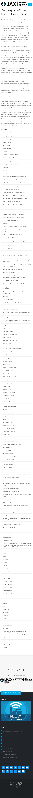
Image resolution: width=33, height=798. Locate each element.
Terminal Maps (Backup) (9, 471)
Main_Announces (7, 325)
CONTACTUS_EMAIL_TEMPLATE (10, 413)
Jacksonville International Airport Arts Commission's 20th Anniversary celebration (17, 463)
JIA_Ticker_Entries (7, 410)
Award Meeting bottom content (10, 280)
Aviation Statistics (8, 749)
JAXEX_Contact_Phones (9, 431)
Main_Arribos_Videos (8, 331)
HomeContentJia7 (7, 600)
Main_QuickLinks (7, 337)
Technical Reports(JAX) (8, 238)
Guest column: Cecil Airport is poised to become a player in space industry (17, 292)
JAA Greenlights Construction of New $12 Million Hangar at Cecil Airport (17, 519)
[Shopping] (19, 771)
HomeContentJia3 (7, 587)
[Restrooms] (27, 767)
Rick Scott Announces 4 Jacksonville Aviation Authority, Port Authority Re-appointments (17, 405)
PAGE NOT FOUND (7, 398)
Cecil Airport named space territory (11, 201)
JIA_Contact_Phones (8, 422)
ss (3, 499)
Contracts (5, 531)
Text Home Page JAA (8, 299)
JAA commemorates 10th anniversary (12, 211)
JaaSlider (5, 556)
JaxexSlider (5, 553)
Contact (5, 151)
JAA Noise (5, 615)
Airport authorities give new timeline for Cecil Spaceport (16, 474)
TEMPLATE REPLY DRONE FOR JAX (10, 438)
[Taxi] (23, 767)
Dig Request (6, 515)
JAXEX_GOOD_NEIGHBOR (9, 392)
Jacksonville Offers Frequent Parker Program (14, 214)
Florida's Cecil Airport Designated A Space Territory (15, 198)
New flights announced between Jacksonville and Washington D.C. (15, 287)
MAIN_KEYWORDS (7, 416)
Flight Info (5, 296)
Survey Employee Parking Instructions (12, 477)
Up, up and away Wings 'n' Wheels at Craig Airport (15, 241)
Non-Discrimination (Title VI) (10, 737)
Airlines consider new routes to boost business (14, 226)
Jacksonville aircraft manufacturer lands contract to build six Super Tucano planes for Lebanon (17, 347)
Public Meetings (7, 534)
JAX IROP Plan (6, 743)
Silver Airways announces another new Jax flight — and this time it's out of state (16, 321)
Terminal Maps (6, 644)
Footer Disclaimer (7, 355)
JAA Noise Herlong (7, 625)
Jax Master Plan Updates (9, 755)
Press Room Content (8, 447)
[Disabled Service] (3, 767)
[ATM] (23, 771)
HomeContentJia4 (7, 590)
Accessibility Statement (20, 794)
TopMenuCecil (6, 572)
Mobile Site (5, 223)
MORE (4, 606)
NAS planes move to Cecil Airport (11, 306)
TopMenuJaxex (6, 578)
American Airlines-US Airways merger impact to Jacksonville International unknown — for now (15, 276)
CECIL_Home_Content (8, 370)
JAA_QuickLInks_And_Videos (10, 367)
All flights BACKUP (7, 468)
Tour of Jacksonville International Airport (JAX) (14, 192)
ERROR (4, 419)
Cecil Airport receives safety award (11, 220)
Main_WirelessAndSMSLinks (10, 340)
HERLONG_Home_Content (9, 383)
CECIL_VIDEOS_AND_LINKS (9, 377)
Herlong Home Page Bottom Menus (11, 164)
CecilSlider (5, 559)
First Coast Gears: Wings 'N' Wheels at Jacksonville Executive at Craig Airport (15, 244)
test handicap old (7, 540)
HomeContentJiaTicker (8, 581)
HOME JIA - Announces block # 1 (11, 488)
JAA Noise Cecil (6, 622)
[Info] (15, 771)
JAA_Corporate (6, 364)
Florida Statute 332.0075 (9, 528)
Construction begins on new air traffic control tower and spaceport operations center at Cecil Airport (16, 313)
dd (3, 480)
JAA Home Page (7, 148)
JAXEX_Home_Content (8, 395)
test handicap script (8, 537)
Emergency (6, 612)
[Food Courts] (15, 767)
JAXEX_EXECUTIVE (7, 389)
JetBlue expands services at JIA (10, 179)
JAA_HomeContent (7, 361)
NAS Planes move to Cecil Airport (11, 309)
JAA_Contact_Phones (8, 425)
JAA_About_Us (6, 402)
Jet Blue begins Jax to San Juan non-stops (13, 195)
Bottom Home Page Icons (9, 133)
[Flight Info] (11, 771)
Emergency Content (8, 453)
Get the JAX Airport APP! (8, 460)
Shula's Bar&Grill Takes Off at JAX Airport (13, 252)
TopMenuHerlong (7, 568)
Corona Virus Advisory (8, 512)
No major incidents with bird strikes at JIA (13, 234)
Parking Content (7, 502)
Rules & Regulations (8, 746)
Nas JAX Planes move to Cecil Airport (12, 303)
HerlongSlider (6, 562)
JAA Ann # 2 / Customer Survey (11, 491)
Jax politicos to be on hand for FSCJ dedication (14, 176)
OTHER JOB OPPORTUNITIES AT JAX (11, 734)
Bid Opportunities (7, 208)
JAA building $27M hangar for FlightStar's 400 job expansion (15, 256)
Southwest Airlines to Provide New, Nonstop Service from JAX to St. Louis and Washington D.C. (16, 523)
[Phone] (19, 767)
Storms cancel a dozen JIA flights (11, 186)
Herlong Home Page (8, 136)
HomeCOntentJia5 (7, 594)
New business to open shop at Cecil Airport (13, 217)
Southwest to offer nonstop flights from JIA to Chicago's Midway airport (16, 260)
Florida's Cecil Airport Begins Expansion (12, 269)
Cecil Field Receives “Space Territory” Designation (15, 205)
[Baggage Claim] (3, 771)
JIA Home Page (6, 145)
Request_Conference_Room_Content (12, 456)
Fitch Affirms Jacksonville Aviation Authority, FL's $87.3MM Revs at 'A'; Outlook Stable (17, 265)
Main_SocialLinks (7, 344)
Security (5, 647)
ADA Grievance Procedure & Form (12, 740)
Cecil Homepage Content (9, 272)
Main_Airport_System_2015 (10, 334)
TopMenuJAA (6, 565)
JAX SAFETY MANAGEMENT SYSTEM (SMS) (13, 731)
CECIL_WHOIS (6, 373)
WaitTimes (5, 628)
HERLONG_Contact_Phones (9, 435)
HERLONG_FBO (6, 386)
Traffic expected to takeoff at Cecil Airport (13, 317)
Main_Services (6, 328)
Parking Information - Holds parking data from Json (15, 505)
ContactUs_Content (8, 358)
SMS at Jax (5, 167)
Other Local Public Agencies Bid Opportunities (14, 284)
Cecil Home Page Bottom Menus (11, 161)
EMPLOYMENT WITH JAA (8, 752)
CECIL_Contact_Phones (9, 428)
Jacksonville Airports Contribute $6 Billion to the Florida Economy (16, 484)
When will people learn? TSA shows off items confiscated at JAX (17, 495)
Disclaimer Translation (8, 351)
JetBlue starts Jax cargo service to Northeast (14, 183)
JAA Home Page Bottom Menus (10, 154)
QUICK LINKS (6, 609)
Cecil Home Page (7, 139)
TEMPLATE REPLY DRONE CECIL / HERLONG (12, 444)
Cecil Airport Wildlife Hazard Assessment (13, 249)
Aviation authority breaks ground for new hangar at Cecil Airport (17, 230)
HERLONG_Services (7, 380)
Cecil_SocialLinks (7, 450)
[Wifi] (7, 771)
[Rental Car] (7, 767)
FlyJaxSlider (6, 550)
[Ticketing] (11, 767)
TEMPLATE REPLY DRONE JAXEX (10, 441)
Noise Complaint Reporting (10, 757)
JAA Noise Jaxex (7, 619)
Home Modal (6, 508)
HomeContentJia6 (7, 597)
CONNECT (5, 603)
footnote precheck (7, 638)
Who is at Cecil (6, 641)
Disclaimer (10, 794)
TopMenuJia (6, 575)
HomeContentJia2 (7, 584)
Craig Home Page (7, 142)
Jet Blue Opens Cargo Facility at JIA (11, 189)
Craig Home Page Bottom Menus (11, 158)
